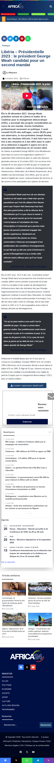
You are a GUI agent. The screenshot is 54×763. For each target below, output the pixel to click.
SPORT (5, 697)
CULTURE (6, 701)
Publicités (17, 741)
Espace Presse (38, 741)
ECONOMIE (6, 689)
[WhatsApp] (27, 760)
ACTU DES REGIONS (10, 705)
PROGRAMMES (8, 709)
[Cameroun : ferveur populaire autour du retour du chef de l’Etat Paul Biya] (40, 589)
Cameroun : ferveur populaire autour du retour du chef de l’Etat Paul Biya (39, 600)
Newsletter (26, 741)
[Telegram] (37, 760)
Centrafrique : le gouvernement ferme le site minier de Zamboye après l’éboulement (13, 601)
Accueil (5, 681)
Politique (6, 45)
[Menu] (3, 7)
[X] (27, 667)
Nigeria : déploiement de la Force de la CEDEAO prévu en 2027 (13, 631)
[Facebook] (21, 667)
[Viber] (48, 760)
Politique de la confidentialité (37, 745)
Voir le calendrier (8, 562)
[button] (4, 39)
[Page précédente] (25, 514)
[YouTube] (33, 667)
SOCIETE (6, 693)
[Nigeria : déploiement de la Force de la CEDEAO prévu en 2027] (14, 619)
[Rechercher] (50, 7)
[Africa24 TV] (16, 6)
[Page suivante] (30, 514)
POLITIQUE (6, 685)
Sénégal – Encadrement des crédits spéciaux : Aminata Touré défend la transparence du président (40, 632)
